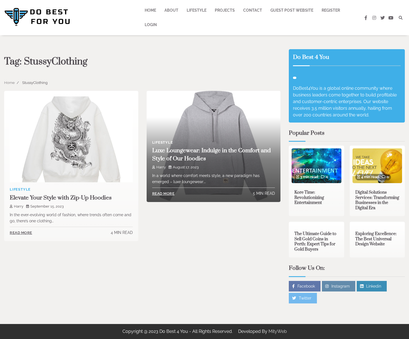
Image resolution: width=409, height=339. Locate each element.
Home (150, 10)
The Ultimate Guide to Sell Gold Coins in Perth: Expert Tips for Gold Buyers (315, 241)
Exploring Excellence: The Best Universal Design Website (376, 239)
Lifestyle (196, 10)
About (171, 10)
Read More (21, 233)
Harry (18, 206)
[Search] (400, 18)
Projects (225, 10)
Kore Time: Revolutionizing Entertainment (309, 197)
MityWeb (277, 331)
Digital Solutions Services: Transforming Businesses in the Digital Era (377, 200)
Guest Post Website (291, 10)
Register (331, 10)
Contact (252, 10)
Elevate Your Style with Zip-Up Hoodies (61, 197)
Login (151, 25)
